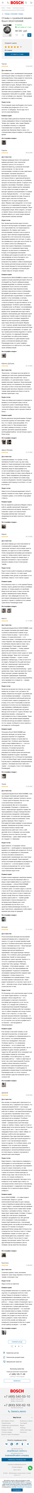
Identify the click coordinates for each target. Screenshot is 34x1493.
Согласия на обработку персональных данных (19, 1485)
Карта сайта (17, 1469)
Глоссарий (23, 1423)
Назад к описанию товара (14, 14)
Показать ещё (17, 1342)
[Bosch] (17, 3)
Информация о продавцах (24, 1487)
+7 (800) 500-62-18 (17, 1405)
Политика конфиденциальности (17, 1464)
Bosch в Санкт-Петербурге (10, 1434)
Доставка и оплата (8, 1421)
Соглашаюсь (17, 1490)
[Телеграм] (27, 1444)
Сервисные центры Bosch (10, 1425)
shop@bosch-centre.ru (17, 1451)
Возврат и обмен (7, 1430)
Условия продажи (17, 1467)
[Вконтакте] (6, 1444)
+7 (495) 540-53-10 (17, 1396)
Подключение (6, 1423)
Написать (17, 1381)
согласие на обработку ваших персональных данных (17, 1482)
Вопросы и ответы (26, 1421)
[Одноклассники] (22, 1444)
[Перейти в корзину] (31, 3)
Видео (22, 1425)
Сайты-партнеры (25, 1430)
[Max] (12, 1444)
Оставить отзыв (17, 54)
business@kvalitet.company (17, 1455)
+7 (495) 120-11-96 (17, 1374)
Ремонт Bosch (6, 1427)
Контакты (23, 1432)
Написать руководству (17, 1459)
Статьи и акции (7, 1432)
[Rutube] (17, 1444)
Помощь (23, 1427)
